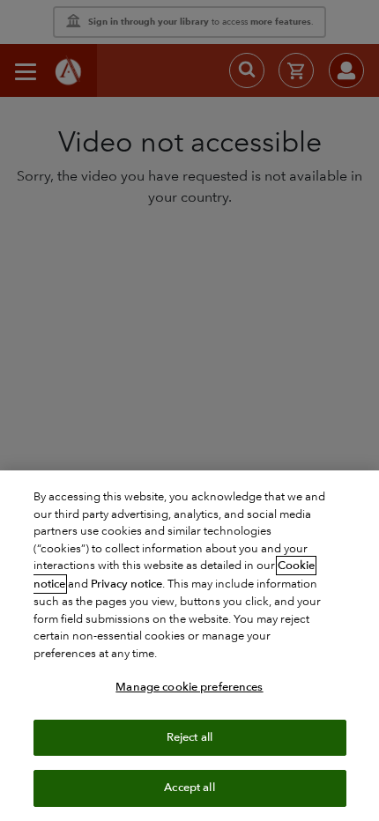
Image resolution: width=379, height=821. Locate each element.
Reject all (189, 737)
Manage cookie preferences (189, 687)
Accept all (189, 787)
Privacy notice (126, 584)
